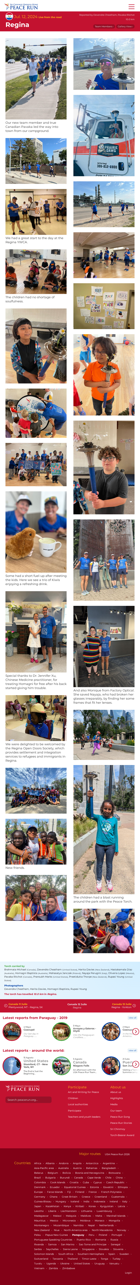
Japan (38, 1206)
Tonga (105, 1258)
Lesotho (39, 1211)
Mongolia (115, 1220)
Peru (92, 1234)
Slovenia (118, 1249)
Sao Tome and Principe (93, 1244)
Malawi (57, 1215)
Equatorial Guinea (75, 1187)
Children (73, 1098)
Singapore (88, 1249)
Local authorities (78, 1104)
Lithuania (87, 1211)
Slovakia (104, 1249)
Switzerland (41, 1258)
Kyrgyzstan (107, 1206)
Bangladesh (109, 1168)
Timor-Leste (89, 1258)
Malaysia (71, 1215)
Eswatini (108, 1187)
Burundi (65, 1177)
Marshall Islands (116, 1215)
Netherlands (106, 1225)
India (86, 1201)
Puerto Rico (84, 1239)
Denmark (40, 1187)
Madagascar (41, 1215)
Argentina (109, 1163)
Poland (103, 1234)
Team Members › (104, 26)
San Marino (68, 1244)
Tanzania (58, 1258)
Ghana (54, 1196)
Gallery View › (125, 26)
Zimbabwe (68, 1268)
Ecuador (55, 1187)
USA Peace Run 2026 (117, 1154)
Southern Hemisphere (91, 1254)
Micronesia (69, 1220)
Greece (86, 1196)
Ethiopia (123, 1187)
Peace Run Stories (121, 1122)
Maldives (86, 1215)
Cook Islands (58, 1182)
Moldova (85, 1220)
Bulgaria (50, 1177)
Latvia (122, 1206)
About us (115, 1092)
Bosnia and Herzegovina (90, 1172)
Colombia (40, 1182)
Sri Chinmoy (117, 1129)
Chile (108, 1177)
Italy (125, 1201)
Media (113, 1104)
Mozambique (61, 1225)
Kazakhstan (53, 1206)
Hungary (61, 1201)
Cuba (86, 1182)
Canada (79, 1177)
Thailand (72, 1258)
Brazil (37, 1177)
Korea (92, 1206)
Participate (74, 1110)
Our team (116, 1110)
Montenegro (42, 1225)
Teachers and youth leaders (84, 1116)
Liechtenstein (69, 1211)
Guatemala (118, 1196)
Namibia (78, 1225)
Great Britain (70, 1196)
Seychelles (52, 1249)
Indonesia (100, 1201)
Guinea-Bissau (43, 1201)
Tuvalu (38, 1263)
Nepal (91, 1225)
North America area (76, 1230)
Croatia (74, 1182)
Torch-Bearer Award (122, 1135)
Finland (80, 1191)
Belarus (39, 1172)
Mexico (54, 1220)
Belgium (53, 1172)
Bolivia (66, 1172)
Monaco (100, 1220)
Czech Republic (115, 1182)
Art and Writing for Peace (83, 1092)
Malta (99, 1215)
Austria (77, 1168)
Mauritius (40, 1220)
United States (82, 1263)
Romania (101, 1239)
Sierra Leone (70, 1249)
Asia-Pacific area (44, 1168)
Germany (40, 1196)
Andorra (64, 1163)
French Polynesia (111, 1191)
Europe (38, 1191)
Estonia (95, 1187)
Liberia (52, 1211)
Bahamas (92, 1168)
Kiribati (80, 1206)
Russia (114, 1239)
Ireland (114, 1201)
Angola (77, 1163)
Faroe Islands (55, 1191)
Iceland (75, 1201)
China (119, 1177)
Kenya (68, 1206)
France (93, 1191)
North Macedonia (102, 1230)
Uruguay (100, 1263)
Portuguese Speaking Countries (53, 1239)
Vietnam (39, 1268)
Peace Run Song (120, 1116)
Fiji (69, 1191)
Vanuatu (114, 1263)
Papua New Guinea (56, 1234)
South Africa (66, 1254)
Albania (50, 1163)
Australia (63, 1168)
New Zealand (42, 1230)
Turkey (117, 1258)
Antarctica (92, 1163)
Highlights (116, 1098)
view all (132, 1017)
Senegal (116, 1244)
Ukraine (65, 1263)
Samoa (52, 1244)
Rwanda (39, 1244)
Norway (122, 1230)
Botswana (115, 1172)
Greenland (101, 1196)
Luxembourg (105, 1211)
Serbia (38, 1249)
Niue (57, 1230)
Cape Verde (94, 1177)
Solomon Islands (44, 1254)
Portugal (117, 1234)
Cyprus (97, 1182)
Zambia (54, 1268)
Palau (37, 1234)
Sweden (125, 1254)
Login (128, 1272)
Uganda (51, 1263)
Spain (112, 1254)
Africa (38, 1163)
